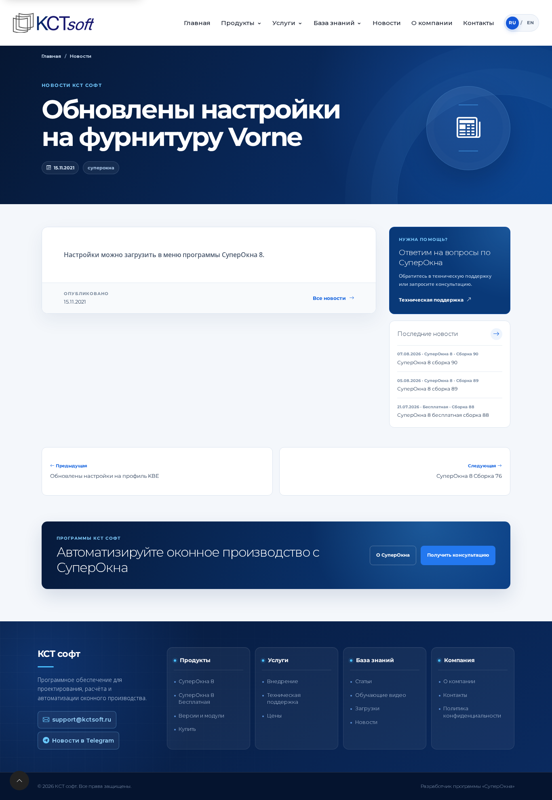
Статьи (363, 681)
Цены (274, 716)
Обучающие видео (380, 695)
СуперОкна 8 (196, 681)
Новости (387, 23)
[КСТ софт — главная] (56, 23)
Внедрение (282, 681)
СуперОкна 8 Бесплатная (196, 698)
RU (512, 22)
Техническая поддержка (431, 300)
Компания (459, 660)
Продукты (241, 22)
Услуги (287, 22)
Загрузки (367, 708)
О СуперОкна (393, 555)
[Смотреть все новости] (496, 334)
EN (530, 22)
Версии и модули (201, 716)
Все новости (329, 298)
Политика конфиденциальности (472, 711)
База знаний (338, 22)
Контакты (478, 23)
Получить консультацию (458, 555)
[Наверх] (19, 780)
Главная (197, 23)
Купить (187, 729)
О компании (432, 23)
